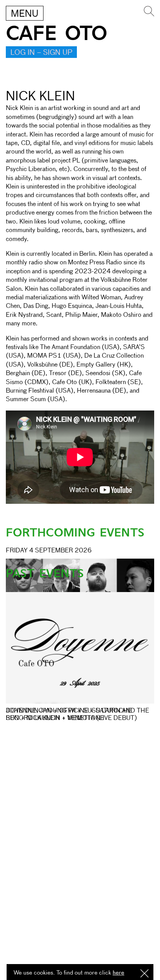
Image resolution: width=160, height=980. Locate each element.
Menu (24, 14)
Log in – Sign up (41, 52)
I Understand (144, 974)
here (118, 973)
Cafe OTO (56, 33)
